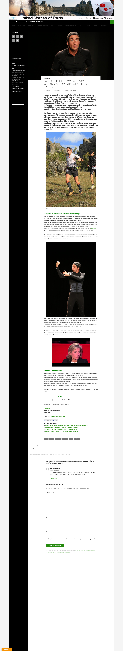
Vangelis (93, 228)
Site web (48, 532)
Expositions (60, 25)
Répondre (54, 478)
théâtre (77, 438)
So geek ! (96, 25)
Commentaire (50, 492)
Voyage (88, 25)
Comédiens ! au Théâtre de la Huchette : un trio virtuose (61, 431)
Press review (22, 29)
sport (71, 438)
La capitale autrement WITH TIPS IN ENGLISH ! (27, 22)
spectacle (64, 438)
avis (46, 438)
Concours (104, 25)
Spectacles (47, 78)
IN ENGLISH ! (14, 29)
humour (58, 438)
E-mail (48, 525)
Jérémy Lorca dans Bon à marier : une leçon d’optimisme (61, 429)
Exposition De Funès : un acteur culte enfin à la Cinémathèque (18, 79)
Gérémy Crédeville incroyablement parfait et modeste (61, 427)
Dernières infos (21, 25)
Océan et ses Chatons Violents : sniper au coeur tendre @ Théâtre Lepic (66, 425)
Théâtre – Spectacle (43, 25)
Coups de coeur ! (32, 25)
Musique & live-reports (70, 25)
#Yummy (81, 25)
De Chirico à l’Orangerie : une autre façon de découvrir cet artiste (18, 67)
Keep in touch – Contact (33, 29)
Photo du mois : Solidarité (17, 82)
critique (51, 438)
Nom (47, 518)
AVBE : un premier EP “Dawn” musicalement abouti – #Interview (18, 58)
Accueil (14, 25)
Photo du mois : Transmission (18, 55)
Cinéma (52, 25)
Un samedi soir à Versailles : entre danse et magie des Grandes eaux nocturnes (18, 90)
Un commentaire (71, 90)
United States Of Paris (58, 90)
